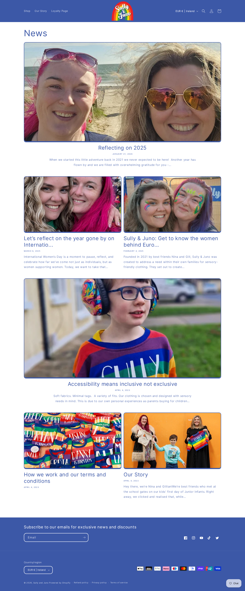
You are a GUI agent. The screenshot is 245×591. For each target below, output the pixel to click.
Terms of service (119, 582)
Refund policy (81, 582)
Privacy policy (99, 582)
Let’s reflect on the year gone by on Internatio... (69, 241)
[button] (204, 11)
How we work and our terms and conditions (65, 477)
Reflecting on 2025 (122, 148)
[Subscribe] (84, 537)
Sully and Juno (41, 582)
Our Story (136, 474)
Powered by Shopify (59, 582)
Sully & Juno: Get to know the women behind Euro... (171, 241)
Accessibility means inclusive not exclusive (122, 384)
